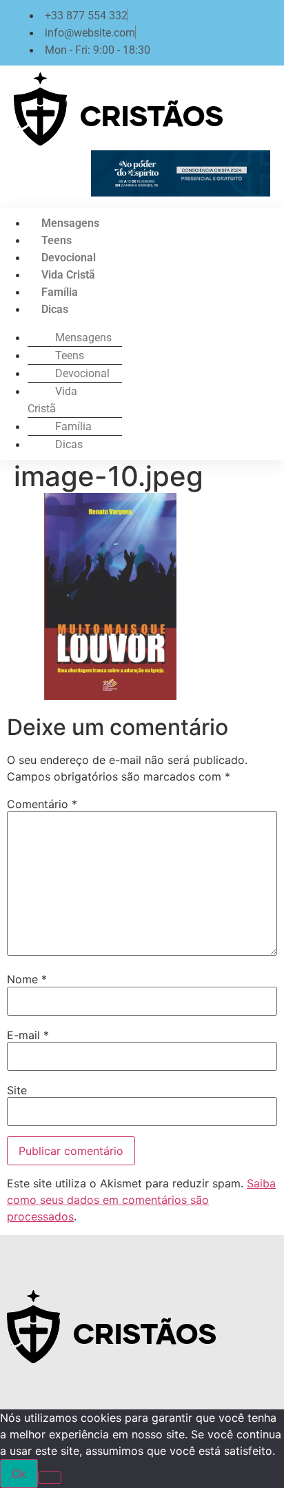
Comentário (42, 804)
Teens (56, 240)
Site (17, 1090)
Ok (19, 1473)
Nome (27, 979)
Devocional (68, 257)
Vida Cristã (68, 274)
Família (59, 292)
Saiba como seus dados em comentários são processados (141, 1199)
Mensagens (70, 223)
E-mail (28, 1034)
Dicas (54, 309)
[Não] (49, 1477)
